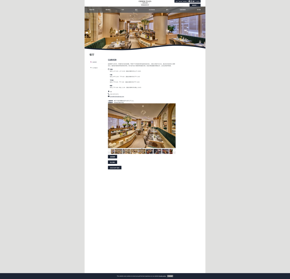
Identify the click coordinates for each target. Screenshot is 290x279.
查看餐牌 (112, 157)
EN (196, 1)
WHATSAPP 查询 (114, 168)
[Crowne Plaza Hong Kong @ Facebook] (189, 1)
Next (174, 150)
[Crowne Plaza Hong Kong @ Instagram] (191, 1)
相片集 (180, 1)
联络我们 (185, 1)
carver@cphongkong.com (117, 96)
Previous (109, 150)
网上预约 (112, 162)
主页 (177, 1)
